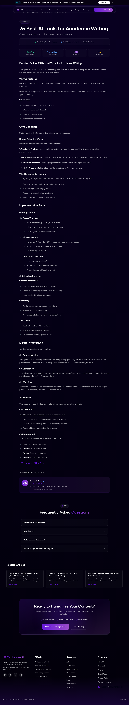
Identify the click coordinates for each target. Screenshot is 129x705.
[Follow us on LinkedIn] (15, 675)
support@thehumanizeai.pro (112, 687)
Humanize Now (102, 10)
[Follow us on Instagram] (21, 675)
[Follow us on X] (5, 675)
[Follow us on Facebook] (10, 675)
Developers (87, 10)
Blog (77, 10)
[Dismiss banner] (112, 2)
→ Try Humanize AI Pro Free (31, 463)
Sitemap (123, 699)
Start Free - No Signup (54, 627)
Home (43, 10)
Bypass (59, 10)
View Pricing (79, 627)
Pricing (69, 10)
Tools (51, 10)
